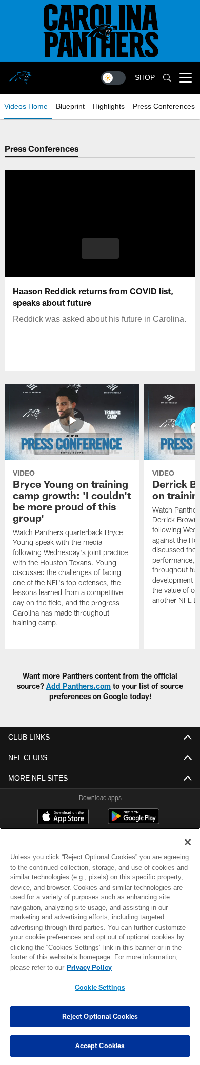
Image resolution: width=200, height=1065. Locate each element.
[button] (100, 248)
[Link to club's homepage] (20, 74)
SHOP (145, 77)
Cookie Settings (100, 987)
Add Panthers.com (78, 686)
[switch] (113, 78)
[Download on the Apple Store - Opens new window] (63, 818)
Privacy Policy (89, 967)
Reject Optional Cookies (100, 1016)
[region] (100, 946)
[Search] (167, 78)
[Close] (187, 842)
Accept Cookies (100, 1045)
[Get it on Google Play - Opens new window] (133, 821)
